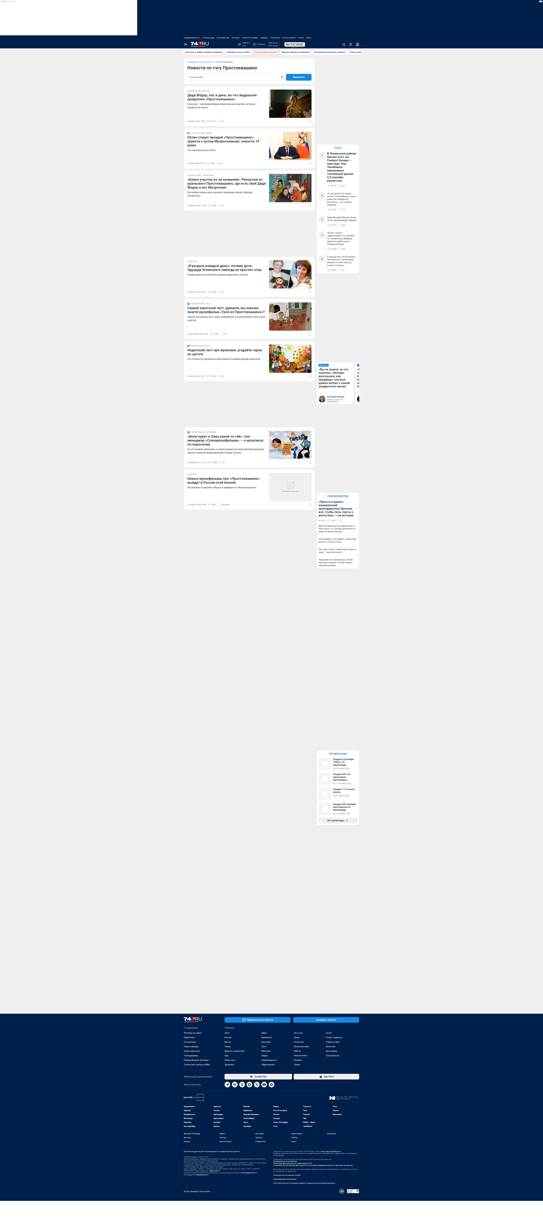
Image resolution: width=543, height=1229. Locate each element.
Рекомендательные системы (284, 1179)
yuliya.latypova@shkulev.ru (330, 1151)
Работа (297, 1051)
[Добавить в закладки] (310, 121)
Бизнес (228, 1037)
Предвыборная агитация (196, 1060)
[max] (249, 1084)
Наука (264, 1055)
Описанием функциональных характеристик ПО (292, 1163)
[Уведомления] (350, 44)
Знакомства (223, 38)
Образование (268, 1064)
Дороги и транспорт (234, 1051)
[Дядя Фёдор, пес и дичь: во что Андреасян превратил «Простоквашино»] (290, 104)
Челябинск (193, 62)
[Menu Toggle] (185, 44)
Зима (264, 1033)
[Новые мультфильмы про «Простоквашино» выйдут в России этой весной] (290, 487)
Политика (299, 1042)
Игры (301, 38)
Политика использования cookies (286, 1175)
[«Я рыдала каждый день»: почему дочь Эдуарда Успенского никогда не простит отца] (290, 274)
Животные (230, 1060)
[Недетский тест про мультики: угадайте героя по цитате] (290, 358)
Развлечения (300, 1055)
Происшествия (301, 1046)
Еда (226, 1055)
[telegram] (227, 1084)
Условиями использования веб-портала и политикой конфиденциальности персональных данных (313, 1165)
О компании (190, 1042)
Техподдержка (191, 1055)
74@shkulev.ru (214, 1171)
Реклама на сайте (193, 1033)
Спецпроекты (333, 1055)
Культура (265, 1042)
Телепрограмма (250, 38)
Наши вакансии (192, 1051)
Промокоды (208, 38)
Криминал (266, 1037)
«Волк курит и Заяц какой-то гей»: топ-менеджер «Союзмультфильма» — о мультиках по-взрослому (225, 440)
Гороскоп (275, 38)
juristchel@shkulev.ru (249, 1173)
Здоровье (229, 1064)
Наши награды (191, 1046)
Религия (298, 1060)
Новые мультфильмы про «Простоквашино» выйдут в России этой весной (223, 481)
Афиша (264, 38)
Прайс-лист (189, 1037)
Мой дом (266, 1051)
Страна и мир (332, 1042)
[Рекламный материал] (294, 44)
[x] (257, 1084)
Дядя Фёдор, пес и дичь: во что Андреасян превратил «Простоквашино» (222, 97)
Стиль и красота (334, 1037)
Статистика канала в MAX (197, 1064)
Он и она (298, 1033)
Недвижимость (192, 38)
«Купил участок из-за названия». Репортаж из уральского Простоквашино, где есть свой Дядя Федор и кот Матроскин (226, 183)
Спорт (329, 1033)
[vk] (235, 1084)
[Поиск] (344, 44)
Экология (330, 1046)
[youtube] (264, 1084)
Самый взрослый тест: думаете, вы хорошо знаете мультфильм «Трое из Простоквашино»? (226, 310)
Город (227, 1046)
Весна (227, 1042)
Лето (263, 1046)
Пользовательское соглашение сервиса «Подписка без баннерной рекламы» (304, 1183)
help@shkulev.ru (202, 1175)
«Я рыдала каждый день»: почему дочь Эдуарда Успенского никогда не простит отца (224, 268)
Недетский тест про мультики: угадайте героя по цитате (224, 352)
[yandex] (271, 1084)
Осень (297, 1037)
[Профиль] (357, 44)
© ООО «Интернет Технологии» (197, 1191)
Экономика (331, 1051)
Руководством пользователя (285, 1161)
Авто (227, 1033)
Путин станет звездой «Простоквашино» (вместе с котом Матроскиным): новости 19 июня (223, 141)
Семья (297, 1064)
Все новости (207, 62)
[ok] (242, 1084)
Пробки (259, 44)
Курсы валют (289, 38)
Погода (236, 38)
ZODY (308, 38)
